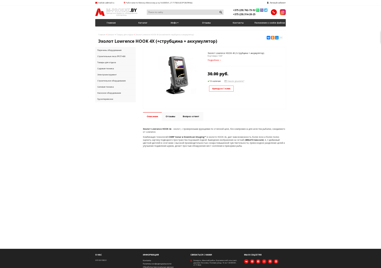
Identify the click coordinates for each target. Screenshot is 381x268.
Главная (111, 22)
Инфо (174, 22)
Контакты (238, 22)
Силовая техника (105, 86)
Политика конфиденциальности (157, 263)
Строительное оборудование (111, 80)
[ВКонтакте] (268, 37)
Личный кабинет (277, 2)
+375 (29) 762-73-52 (244, 10)
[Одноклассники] (272, 37)
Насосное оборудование (109, 93)
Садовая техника (105, 68)
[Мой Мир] (277, 37)
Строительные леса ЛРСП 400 (111, 56)
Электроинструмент (107, 74)
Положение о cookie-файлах (269, 22)
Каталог (142, 22)
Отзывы (206, 22)
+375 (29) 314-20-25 (244, 14)
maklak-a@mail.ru (106, 2)
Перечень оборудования (109, 50)
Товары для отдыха (106, 62)
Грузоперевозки (105, 99)
